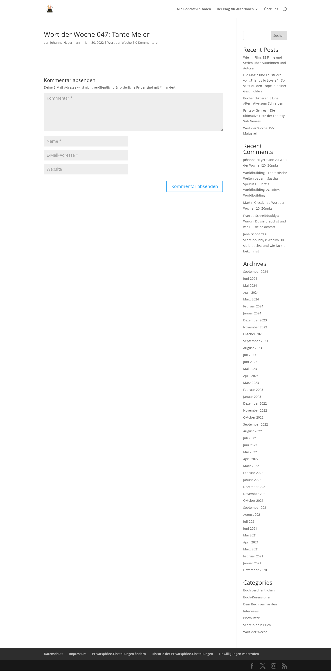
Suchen (279, 35)
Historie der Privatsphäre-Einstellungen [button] (182, 654)
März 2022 (251, 466)
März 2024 (251, 299)
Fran (246, 215)
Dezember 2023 (255, 320)
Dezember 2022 (255, 403)
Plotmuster (251, 618)
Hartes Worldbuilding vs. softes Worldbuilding (261, 189)
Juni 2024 (250, 278)
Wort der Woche (119, 42)
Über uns (271, 9)
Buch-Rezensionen (257, 597)
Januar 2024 (252, 313)
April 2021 (250, 542)
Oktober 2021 (253, 500)
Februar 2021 (253, 556)
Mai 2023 (250, 368)
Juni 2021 (250, 528)
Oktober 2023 (253, 334)
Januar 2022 (252, 480)
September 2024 (255, 271)
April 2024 (250, 292)
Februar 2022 (253, 473)
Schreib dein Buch (257, 625)
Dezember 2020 (255, 570)
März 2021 (251, 549)
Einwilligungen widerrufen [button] (239, 654)
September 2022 (255, 424)
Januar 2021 (252, 563)
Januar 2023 (252, 396)
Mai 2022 (250, 452)
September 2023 (255, 341)
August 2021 (252, 514)
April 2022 (250, 459)
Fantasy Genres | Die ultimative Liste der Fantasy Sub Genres (264, 115)
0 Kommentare (146, 42)
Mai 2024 (250, 285)
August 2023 (252, 348)
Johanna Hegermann (65, 42)
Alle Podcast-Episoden (194, 9)
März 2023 (251, 382)
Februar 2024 (253, 306)
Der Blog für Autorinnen (235, 9)
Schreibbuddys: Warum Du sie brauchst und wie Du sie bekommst (264, 221)
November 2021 (255, 494)
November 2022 (255, 410)
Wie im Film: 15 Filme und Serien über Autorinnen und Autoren (264, 62)
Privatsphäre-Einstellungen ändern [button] (119, 654)
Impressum (77, 654)
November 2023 (255, 327)
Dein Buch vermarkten (260, 604)
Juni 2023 (250, 362)
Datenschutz (53, 654)
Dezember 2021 (255, 487)
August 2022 (252, 431)
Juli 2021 (249, 521)
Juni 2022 (250, 445)
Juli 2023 (249, 355)
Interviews (251, 611)
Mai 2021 (250, 535)
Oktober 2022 (253, 417)
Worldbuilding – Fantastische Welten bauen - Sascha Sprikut (265, 178)
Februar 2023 (253, 389)
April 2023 (250, 375)
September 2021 (255, 507)
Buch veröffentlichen (259, 590)
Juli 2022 (249, 438)
